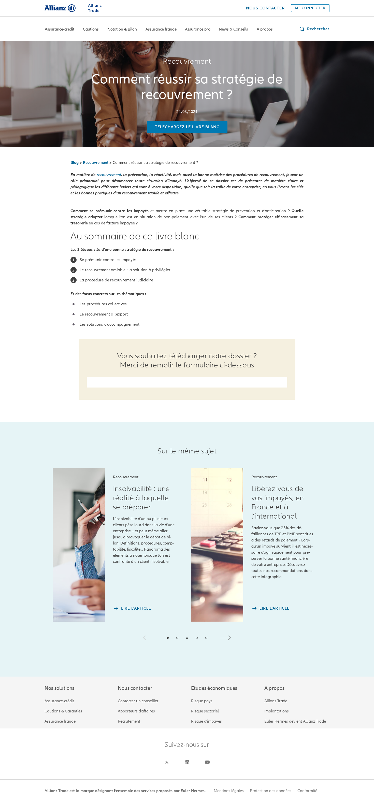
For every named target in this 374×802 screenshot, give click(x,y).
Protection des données (270, 790)
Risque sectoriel (205, 711)
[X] (167, 762)
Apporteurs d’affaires (136, 711)
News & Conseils (233, 29)
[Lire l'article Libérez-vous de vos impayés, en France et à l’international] (217, 545)
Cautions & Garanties (63, 711)
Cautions (91, 29)
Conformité (307, 790)
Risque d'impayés (206, 721)
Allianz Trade (275, 701)
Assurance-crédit (59, 29)
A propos (265, 29)
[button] (314, 29)
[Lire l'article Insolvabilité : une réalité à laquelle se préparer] (79, 545)
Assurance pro (197, 29)
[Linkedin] (187, 762)
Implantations (276, 711)
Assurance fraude (161, 29)
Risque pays (201, 701)
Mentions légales (229, 790)
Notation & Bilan (122, 29)
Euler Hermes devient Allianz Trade (295, 721)
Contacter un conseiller (138, 701)
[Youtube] (207, 762)
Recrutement (129, 721)
